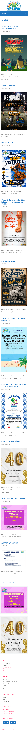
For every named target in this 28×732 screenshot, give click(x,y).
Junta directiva (5, 490)
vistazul (8, 492)
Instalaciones (18, 534)
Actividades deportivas (9, 134)
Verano (8, 79)
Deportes (4, 193)
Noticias (14, 77)
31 (7, 582)
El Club (23, 376)
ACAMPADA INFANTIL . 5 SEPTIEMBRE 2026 (11, 27)
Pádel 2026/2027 (8, 86)
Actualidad (9, 77)
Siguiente (12, 582)
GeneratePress (22, 729)
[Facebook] (4, 722)
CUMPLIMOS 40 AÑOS (10, 441)
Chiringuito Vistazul (9, 261)
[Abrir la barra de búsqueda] (26, 13)
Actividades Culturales (9, 75)
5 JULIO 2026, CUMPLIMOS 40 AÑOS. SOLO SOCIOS (13, 385)
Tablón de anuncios (12, 193)
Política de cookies (8, 713)
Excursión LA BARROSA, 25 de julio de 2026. (13, 319)
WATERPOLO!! (7, 143)
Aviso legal (6, 709)
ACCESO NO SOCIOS (9, 543)
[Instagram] (7, 722)
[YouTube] (14, 722)
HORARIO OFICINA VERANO (13, 499)
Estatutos (5, 669)
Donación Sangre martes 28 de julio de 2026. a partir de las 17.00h (13, 202)
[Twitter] (11, 722)
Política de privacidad (8, 711)
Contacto (11, 534)
